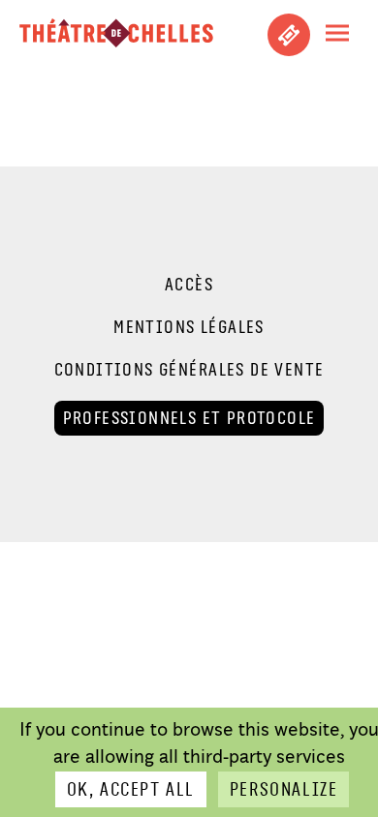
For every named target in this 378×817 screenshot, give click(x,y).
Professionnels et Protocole (189, 418)
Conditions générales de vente (189, 369)
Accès (189, 284)
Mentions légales (188, 327)
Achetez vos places (289, 35)
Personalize (283, 789)
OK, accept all (131, 789)
